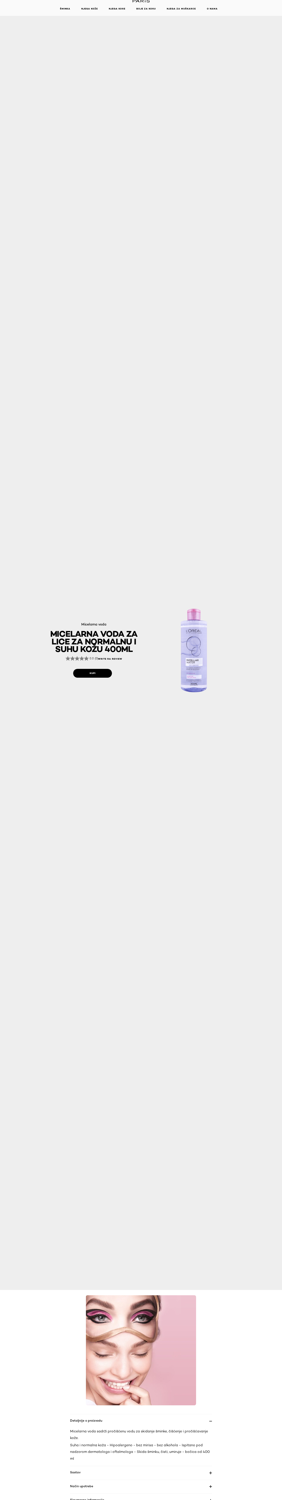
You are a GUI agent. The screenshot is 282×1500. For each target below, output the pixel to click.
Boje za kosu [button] (146, 8)
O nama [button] (212, 8)
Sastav (75, 1472)
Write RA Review (110, 659)
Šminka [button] (65, 8)
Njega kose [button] (117, 8)
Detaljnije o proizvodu (86, 1420)
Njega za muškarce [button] (181, 8)
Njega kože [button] (89, 8)
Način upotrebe (81, 1486)
